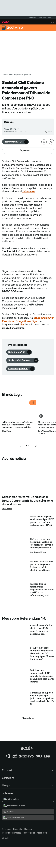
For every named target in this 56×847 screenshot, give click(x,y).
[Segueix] (26, 142)
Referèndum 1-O (13, 142)
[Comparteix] (51, 141)
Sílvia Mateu (6, 431)
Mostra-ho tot (28, 718)
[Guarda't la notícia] (44, 141)
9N (22, 324)
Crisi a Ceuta (42, 17)
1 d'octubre (28, 191)
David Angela (7, 509)
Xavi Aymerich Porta (38, 552)
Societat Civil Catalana (19, 360)
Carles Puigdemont (18, 369)
